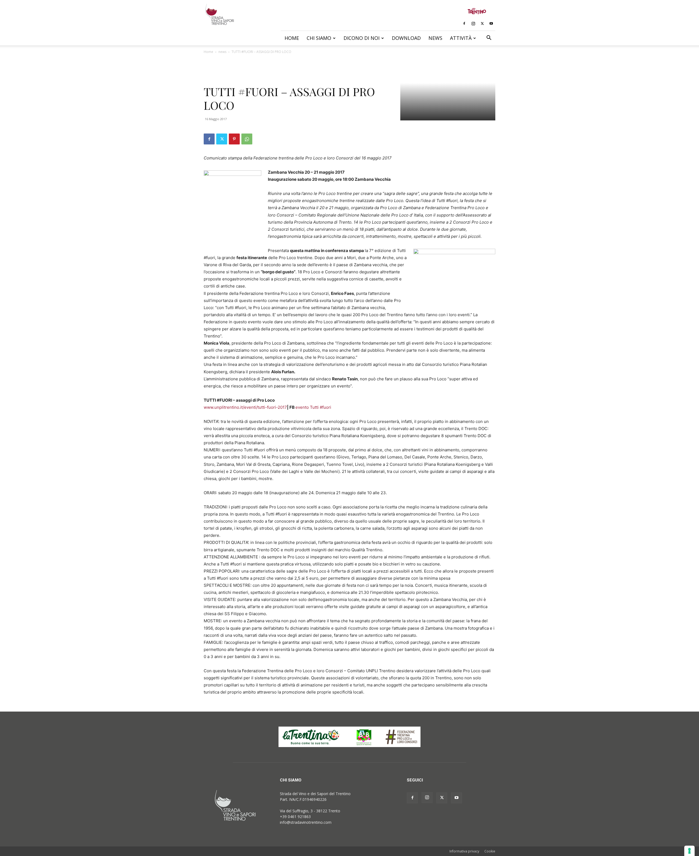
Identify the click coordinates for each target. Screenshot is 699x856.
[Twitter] (482, 23)
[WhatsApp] (246, 139)
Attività (461, 38)
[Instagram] (473, 23)
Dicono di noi (361, 38)
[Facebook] (464, 23)
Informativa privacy (464, 851)
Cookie (489, 851)
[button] (488, 38)
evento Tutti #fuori (313, 407)
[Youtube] (491, 23)
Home (292, 38)
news (222, 51)
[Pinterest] (234, 139)
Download (406, 38)
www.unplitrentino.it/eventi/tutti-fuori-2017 (245, 407)
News (435, 38)
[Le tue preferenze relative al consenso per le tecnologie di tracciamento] (689, 851)
